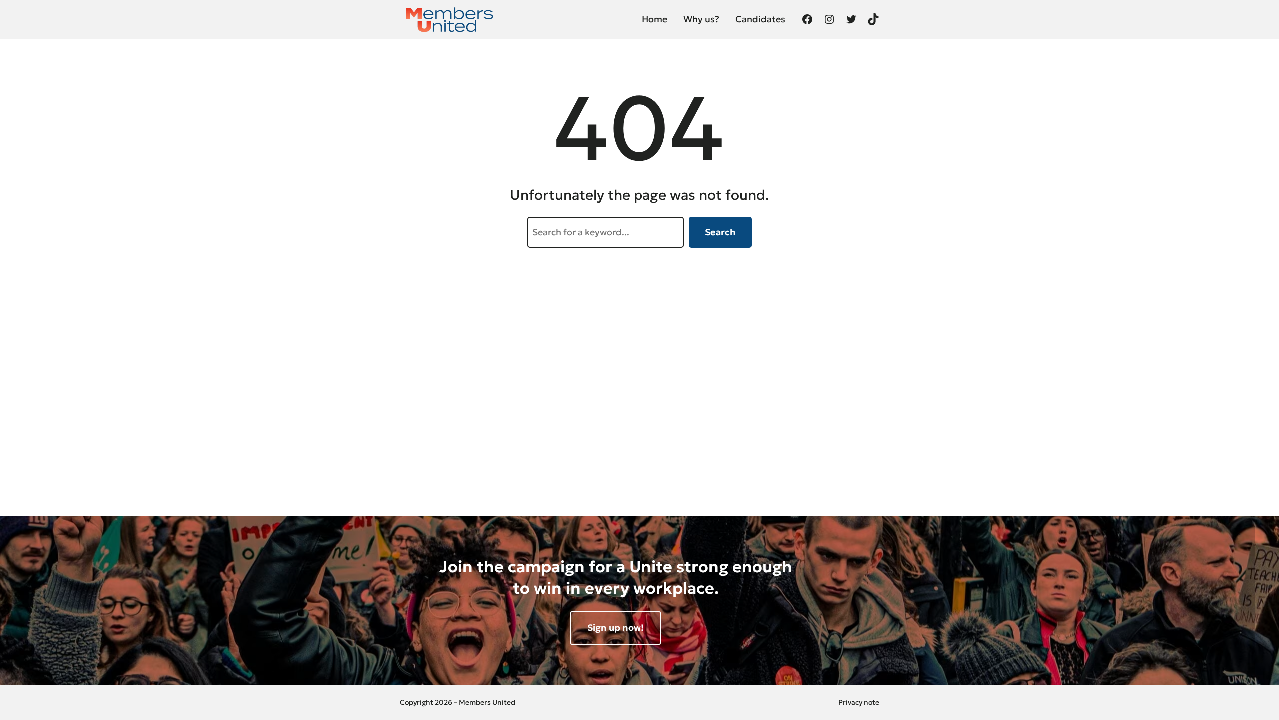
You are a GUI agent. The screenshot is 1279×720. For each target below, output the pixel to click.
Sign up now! (615, 628)
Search (720, 232)
